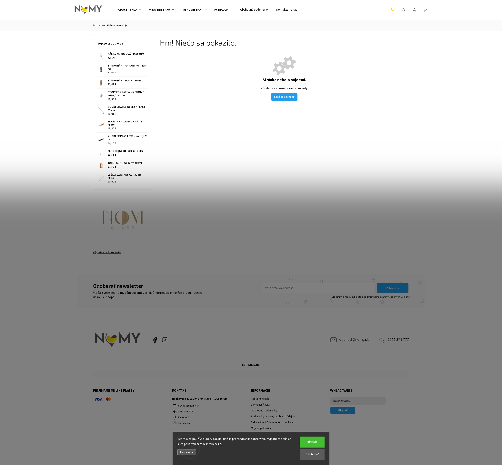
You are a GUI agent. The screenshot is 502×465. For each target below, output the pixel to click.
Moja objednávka (261, 428)
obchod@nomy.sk (354, 339)
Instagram (165, 340)
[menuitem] (129, 10)
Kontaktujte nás (260, 399)
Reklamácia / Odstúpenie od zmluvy (272, 422)
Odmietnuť (312, 454)
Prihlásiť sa (393, 288)
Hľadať (342, 410)
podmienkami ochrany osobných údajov (386, 297)
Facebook (155, 340)
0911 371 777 (398, 339)
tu (221, 444)
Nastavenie (186, 452)
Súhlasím (312, 442)
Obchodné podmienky (264, 411)
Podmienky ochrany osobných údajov (273, 416)
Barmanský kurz (260, 405)
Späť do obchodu (284, 97)
